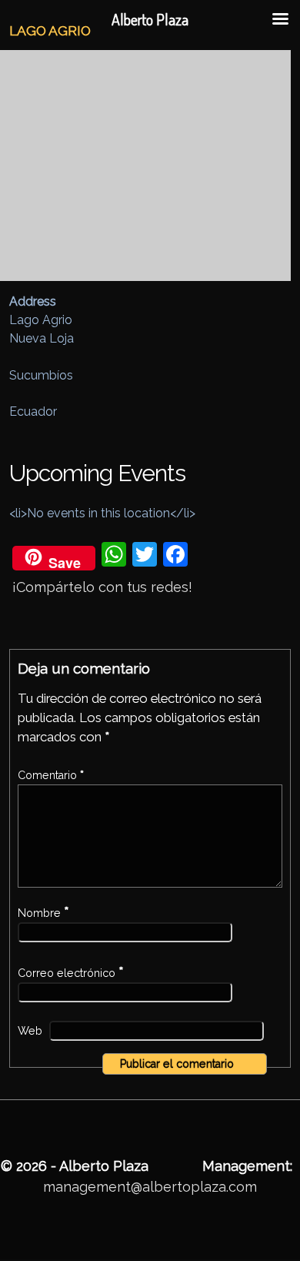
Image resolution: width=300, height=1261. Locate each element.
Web (30, 1031)
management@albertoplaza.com (150, 1187)
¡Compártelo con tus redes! (102, 587)
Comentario (51, 775)
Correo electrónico (71, 973)
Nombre (43, 913)
